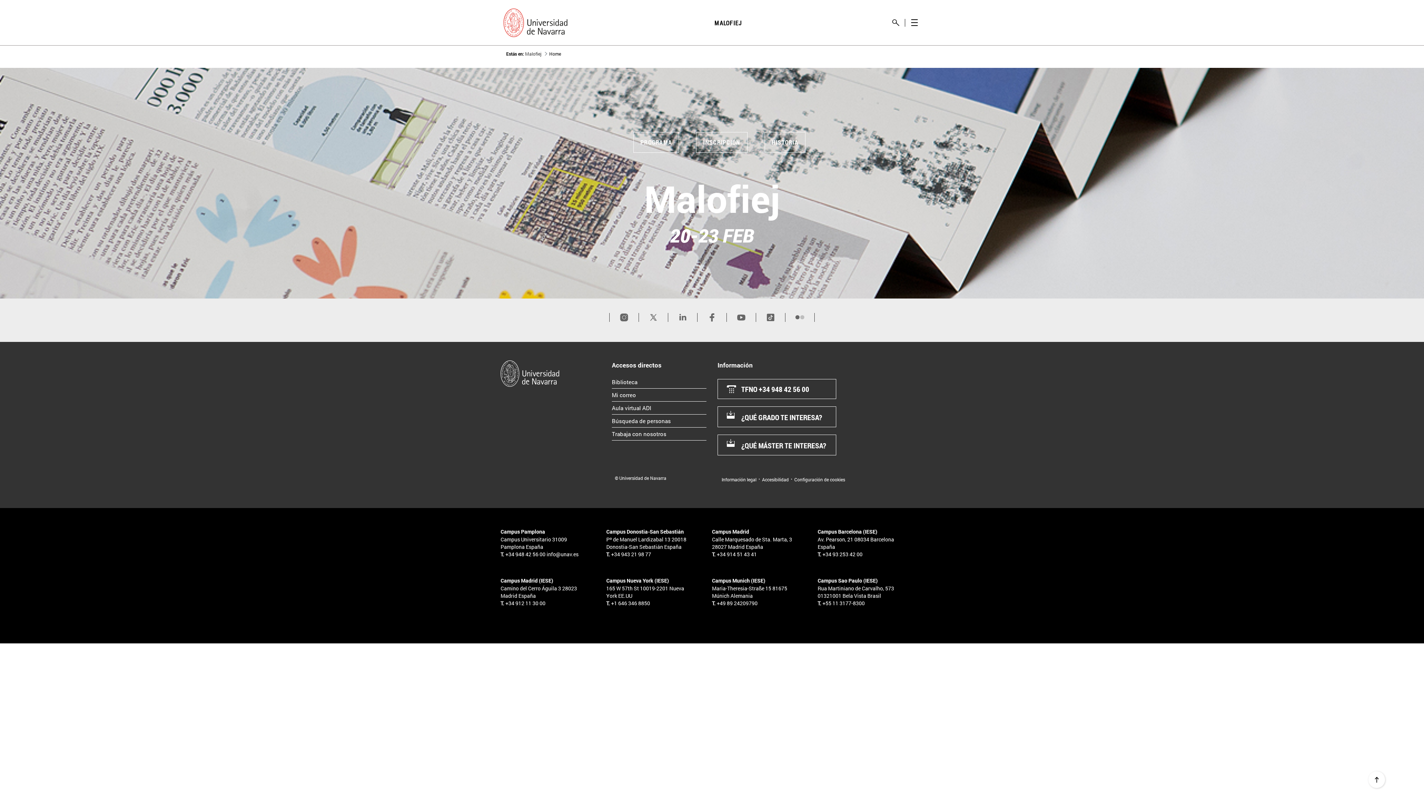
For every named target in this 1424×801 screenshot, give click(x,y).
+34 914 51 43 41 (737, 554)
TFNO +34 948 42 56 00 (775, 389)
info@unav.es (562, 554)
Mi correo (655, 395)
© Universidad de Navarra (640, 478)
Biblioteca (656, 382)
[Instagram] (624, 317)
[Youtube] (741, 317)
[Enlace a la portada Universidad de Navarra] (535, 23)
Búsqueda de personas (659, 421)
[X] (653, 317)
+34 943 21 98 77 (631, 554)
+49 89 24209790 (737, 603)
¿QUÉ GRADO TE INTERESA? (781, 417)
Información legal (739, 479)
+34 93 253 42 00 (843, 554)
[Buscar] (896, 23)
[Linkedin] (683, 317)
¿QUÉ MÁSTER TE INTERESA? (783, 445)
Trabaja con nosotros (659, 434)
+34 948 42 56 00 (525, 554)
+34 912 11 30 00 (525, 603)
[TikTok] (770, 317)
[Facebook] (712, 317)
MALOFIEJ (728, 23)
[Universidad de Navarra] (553, 373)
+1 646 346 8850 (630, 603)
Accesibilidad (775, 479)
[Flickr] (800, 317)
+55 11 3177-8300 (844, 603)
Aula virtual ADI (659, 408)
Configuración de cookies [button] (819, 479)
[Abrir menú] (914, 23)
